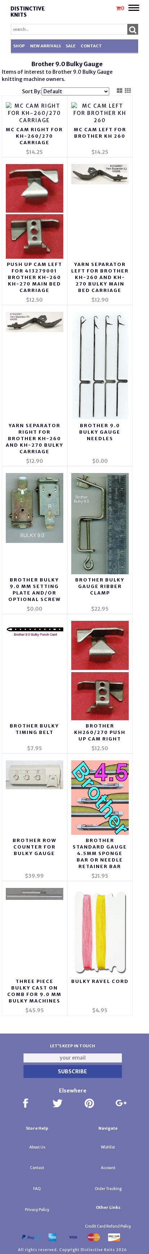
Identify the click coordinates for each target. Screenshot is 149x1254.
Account (108, 1167)
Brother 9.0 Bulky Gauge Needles (99, 432)
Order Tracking (108, 1188)
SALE (71, 45)
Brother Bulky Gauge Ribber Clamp (99, 586)
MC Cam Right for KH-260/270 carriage (34, 136)
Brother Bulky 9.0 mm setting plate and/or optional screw (34, 589)
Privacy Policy (37, 1209)
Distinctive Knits (27, 11)
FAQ (37, 1188)
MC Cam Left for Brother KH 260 (100, 133)
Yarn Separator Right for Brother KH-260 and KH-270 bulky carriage (34, 438)
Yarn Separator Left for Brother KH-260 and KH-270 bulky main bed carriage (100, 277)
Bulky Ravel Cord (100, 981)
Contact (91, 45)
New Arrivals (45, 45)
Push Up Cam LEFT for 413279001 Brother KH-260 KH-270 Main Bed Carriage (34, 277)
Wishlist (108, 1147)
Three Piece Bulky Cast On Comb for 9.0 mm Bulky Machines (34, 991)
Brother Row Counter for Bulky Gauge (34, 847)
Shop (19, 45)
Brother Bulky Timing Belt (34, 729)
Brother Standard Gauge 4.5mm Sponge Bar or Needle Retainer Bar (100, 853)
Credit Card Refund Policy (108, 1226)
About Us (37, 1147)
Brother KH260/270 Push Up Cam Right (99, 732)
